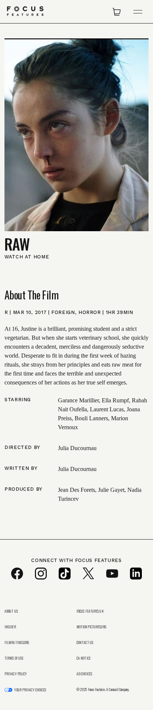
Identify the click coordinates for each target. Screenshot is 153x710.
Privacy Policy (15, 674)
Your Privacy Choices (30, 690)
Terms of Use (13, 658)
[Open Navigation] (138, 12)
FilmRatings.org (17, 642)
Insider (10, 627)
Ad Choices (84, 674)
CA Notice (83, 658)
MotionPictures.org (91, 627)
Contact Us (84, 642)
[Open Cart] (116, 11)
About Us (11, 611)
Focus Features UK (90, 611)
